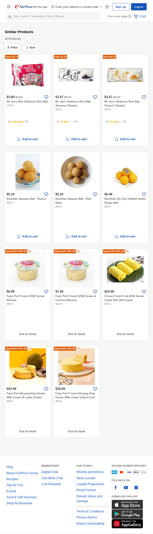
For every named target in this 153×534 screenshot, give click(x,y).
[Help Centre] (109, 7)
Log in (139, 6)
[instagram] (136, 490)
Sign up (122, 6)
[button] (129, 17)
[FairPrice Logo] (23, 6)
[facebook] (116, 490)
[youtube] (126, 490)
